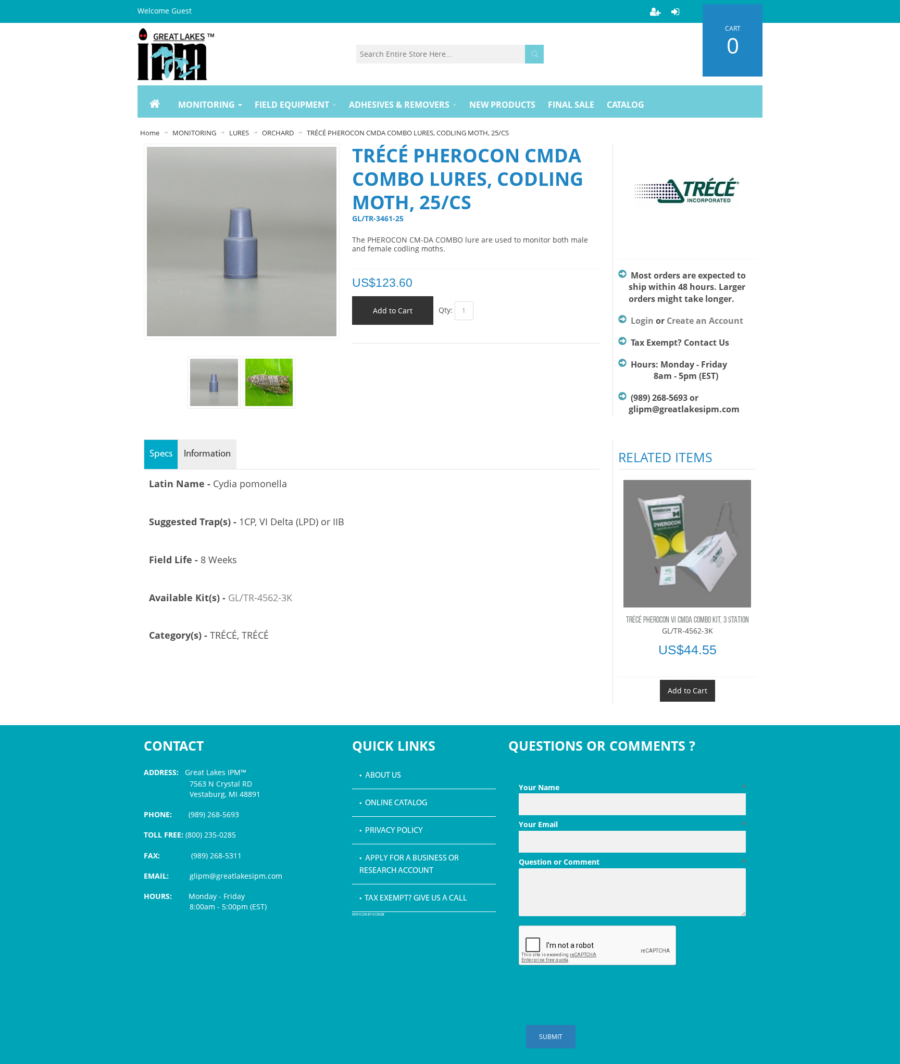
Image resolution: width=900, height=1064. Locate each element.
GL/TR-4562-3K (260, 597)
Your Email (632, 824)
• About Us (380, 775)
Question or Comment (632, 862)
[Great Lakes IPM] (176, 54)
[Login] (675, 11)
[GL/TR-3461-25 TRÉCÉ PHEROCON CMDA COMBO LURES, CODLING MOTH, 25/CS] (241, 152)
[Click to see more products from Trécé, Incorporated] (687, 196)
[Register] (655, 11)
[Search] (534, 54)
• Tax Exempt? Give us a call (413, 898)
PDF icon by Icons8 (368, 915)
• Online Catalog (393, 803)
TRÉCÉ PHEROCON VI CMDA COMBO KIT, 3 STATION (687, 620)
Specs (160, 454)
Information (207, 454)
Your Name (632, 787)
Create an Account (705, 320)
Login (642, 320)
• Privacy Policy (391, 831)
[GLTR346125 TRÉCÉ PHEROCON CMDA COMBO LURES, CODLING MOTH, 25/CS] (214, 382)
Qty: (446, 310)
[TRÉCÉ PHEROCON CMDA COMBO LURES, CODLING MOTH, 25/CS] (269, 382)
